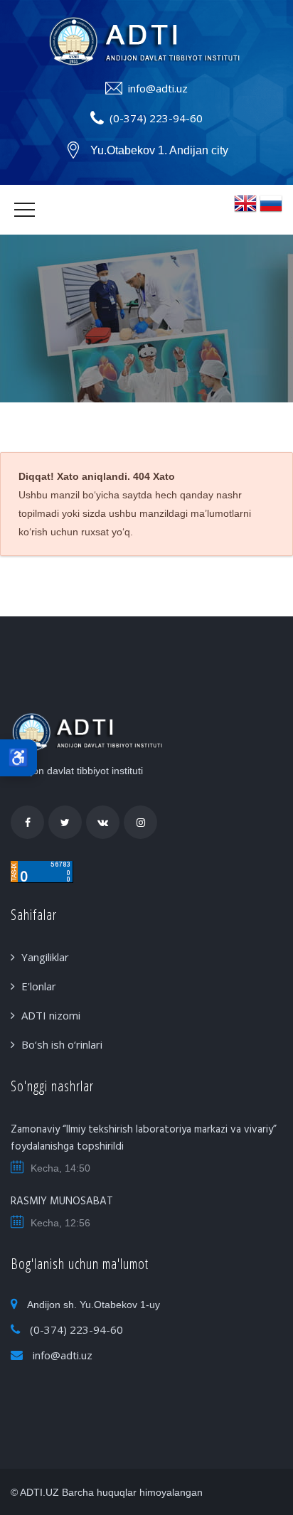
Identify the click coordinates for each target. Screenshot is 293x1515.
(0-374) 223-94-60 (156, 118)
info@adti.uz (158, 88)
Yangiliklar (45, 957)
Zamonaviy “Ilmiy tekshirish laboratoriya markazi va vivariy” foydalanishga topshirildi (144, 1138)
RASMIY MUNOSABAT (62, 1201)
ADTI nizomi (50, 1015)
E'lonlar (38, 986)
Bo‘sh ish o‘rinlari (61, 1044)
